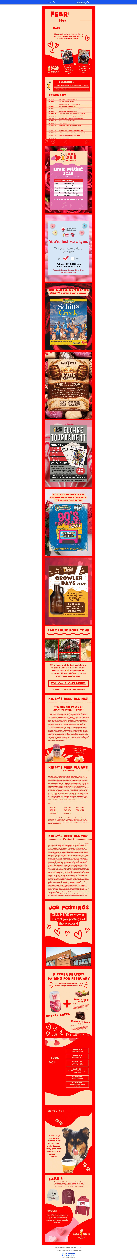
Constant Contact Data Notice (75, 1250)
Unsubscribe (58, 1250)
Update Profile (65, 1250)
